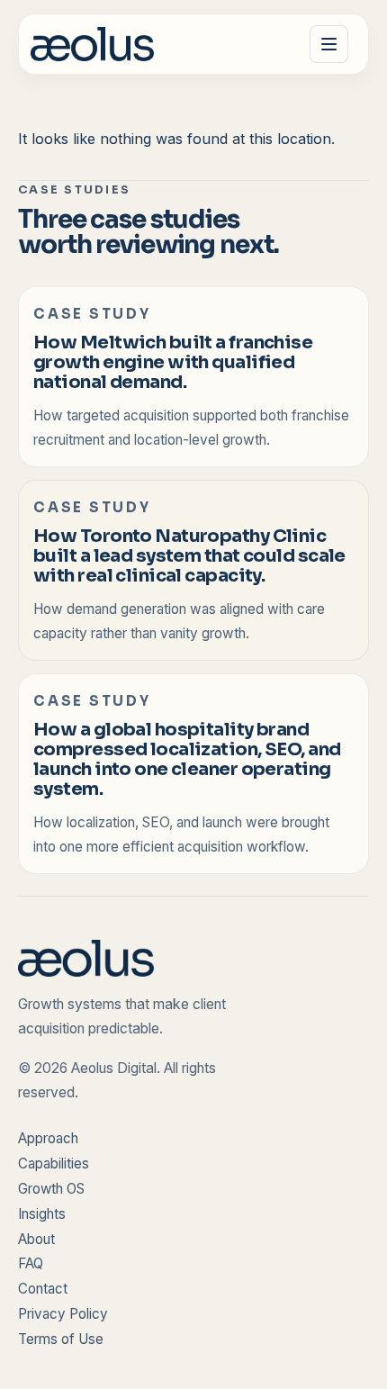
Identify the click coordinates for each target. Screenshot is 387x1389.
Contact (43, 1288)
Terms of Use (61, 1339)
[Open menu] (328, 44)
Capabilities (53, 1163)
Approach (48, 1138)
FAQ (30, 1263)
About (36, 1239)
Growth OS (51, 1188)
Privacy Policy (63, 1313)
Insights (42, 1213)
